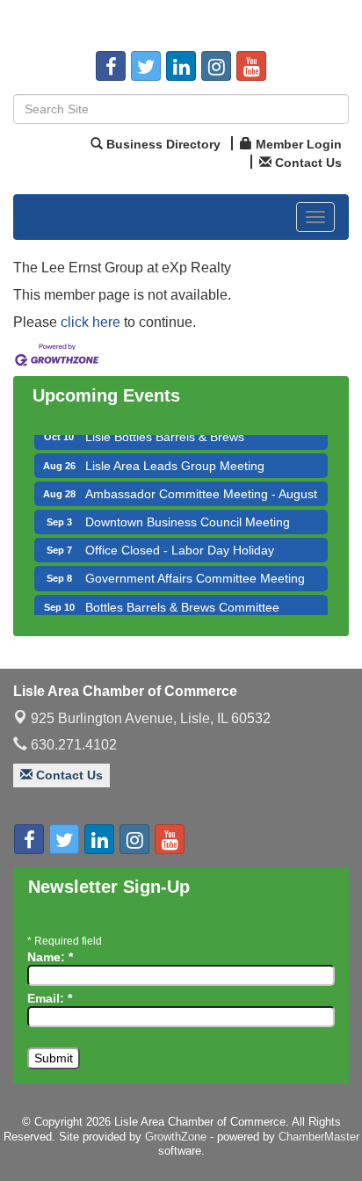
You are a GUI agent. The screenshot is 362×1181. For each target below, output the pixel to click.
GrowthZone (175, 1136)
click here (90, 322)
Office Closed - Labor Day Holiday (179, 546)
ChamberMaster (319, 1136)
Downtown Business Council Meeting (187, 518)
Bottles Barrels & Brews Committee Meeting (182, 611)
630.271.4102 (72, 744)
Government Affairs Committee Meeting (195, 574)
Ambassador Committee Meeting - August (201, 489)
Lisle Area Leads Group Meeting (174, 461)
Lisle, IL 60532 (151, 718)
